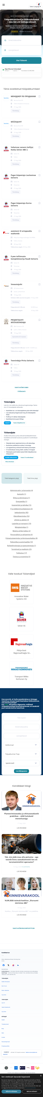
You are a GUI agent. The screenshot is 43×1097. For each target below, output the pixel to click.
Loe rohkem (21, 828)
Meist (3, 1032)
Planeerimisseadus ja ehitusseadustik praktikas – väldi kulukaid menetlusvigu (21, 816)
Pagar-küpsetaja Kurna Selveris (21, 204)
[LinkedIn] (18, 965)
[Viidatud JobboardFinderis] (6, 1067)
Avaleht (3, 1019)
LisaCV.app (4, 972)
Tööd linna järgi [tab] (32, 478)
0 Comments (26, 867)
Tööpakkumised (5, 1024)
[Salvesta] (39, 96)
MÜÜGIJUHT (16, 122)
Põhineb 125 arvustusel (22, 31)
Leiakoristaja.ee (5, 971)
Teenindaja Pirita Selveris (22, 360)
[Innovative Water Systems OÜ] (21, 592)
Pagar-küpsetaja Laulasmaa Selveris (23, 176)
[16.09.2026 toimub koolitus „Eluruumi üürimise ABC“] (21, 887)
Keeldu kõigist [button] (32, 1091)
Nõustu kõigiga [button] (11, 1091)
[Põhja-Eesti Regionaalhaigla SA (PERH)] (21, 646)
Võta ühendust (9, 461)
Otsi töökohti (21, 60)
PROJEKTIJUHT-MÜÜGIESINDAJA (18, 321)
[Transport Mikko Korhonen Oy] (21, 673)
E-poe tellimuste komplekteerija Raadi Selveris (24, 257)
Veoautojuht (16, 284)
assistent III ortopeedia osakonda (21, 232)
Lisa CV (7, 423)
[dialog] (21, 1085)
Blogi (3, 1028)
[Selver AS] (21, 619)
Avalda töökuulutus (11, 457)
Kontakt (3, 1037)
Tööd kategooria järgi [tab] (12, 478)
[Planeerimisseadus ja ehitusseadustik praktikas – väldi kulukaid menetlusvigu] (21, 800)
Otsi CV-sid (4, 986)
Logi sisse (4, 994)
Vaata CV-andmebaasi (27, 457)
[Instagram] (13, 965)
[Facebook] (4, 965)
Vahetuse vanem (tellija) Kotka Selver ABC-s (22, 148)
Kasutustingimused (6, 1041)
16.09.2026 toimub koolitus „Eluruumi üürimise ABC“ (21, 901)
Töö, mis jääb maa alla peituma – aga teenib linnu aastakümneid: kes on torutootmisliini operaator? (21, 859)
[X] (8, 965)
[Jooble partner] (16, 1067)
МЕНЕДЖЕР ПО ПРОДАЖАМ (23, 96)
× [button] (41, 1076)
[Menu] (3, 5)
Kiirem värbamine (5, 990)
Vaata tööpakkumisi (19, 423)
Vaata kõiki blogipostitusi (23, 928)
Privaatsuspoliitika (5, 1046)
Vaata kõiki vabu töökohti (21, 387)
